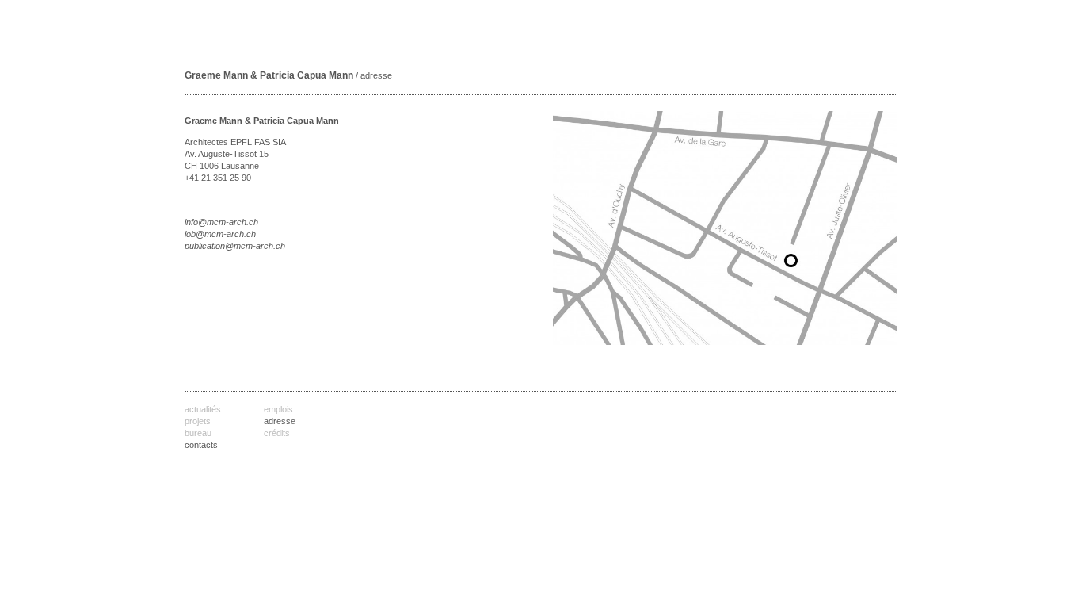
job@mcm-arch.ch (220, 234)
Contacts (201, 445)
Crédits (277, 433)
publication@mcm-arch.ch (235, 246)
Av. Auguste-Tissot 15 (227, 154)
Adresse (279, 421)
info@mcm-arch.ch (221, 222)
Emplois (278, 409)
